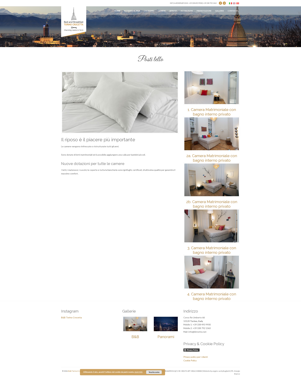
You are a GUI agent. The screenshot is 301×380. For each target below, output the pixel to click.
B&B (135, 336)
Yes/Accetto (154, 372)
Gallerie (219, 11)
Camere (162, 11)
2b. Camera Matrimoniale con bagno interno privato (211, 204)
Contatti (233, 11)
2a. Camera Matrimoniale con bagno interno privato (211, 158)
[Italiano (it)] (230, 3)
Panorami (166, 336)
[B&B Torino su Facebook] (220, 3)
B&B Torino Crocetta (71, 317)
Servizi (173, 11)
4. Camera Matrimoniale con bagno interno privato (211, 296)
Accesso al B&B (132, 11)
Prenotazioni (204, 11)
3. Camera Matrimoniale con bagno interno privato (211, 250)
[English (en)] (234, 3)
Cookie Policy (190, 360)
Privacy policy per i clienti (195, 357)
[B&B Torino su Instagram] (224, 3)
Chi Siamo (149, 11)
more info (139, 372)
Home (117, 11)
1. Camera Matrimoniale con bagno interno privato (211, 111)
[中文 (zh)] (237, 3)
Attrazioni (187, 11)
